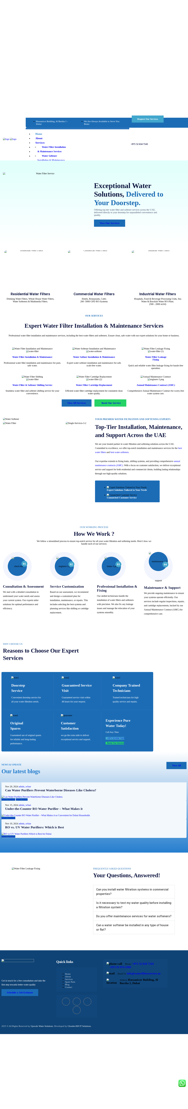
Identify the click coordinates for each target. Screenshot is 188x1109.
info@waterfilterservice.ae (144, 973)
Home (68, 974)
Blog (67, 984)
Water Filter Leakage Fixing (155, 358)
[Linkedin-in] (77, 1010)
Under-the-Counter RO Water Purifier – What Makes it (44, 809)
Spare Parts (70, 982)
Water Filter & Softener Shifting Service (32, 385)
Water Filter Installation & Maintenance (32, 357)
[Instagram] (77, 1002)
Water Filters (22, 799)
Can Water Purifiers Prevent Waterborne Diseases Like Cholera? (50, 790)
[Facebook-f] (66, 1002)
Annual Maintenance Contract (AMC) (156, 385)
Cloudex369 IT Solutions (79, 1026)
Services (69, 979)
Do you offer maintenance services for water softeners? (133, 916)
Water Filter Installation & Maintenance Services (51, 149)
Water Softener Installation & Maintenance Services (51, 160)
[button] (134, 891)
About (68, 976)
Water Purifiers (8, 799)
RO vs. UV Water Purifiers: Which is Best (34, 827)
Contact (68, 987)
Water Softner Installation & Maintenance (94, 357)
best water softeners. (119, 452)
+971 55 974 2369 (120, 967)
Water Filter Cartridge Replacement (94, 385)
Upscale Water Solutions (42, 1026)
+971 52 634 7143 (139, 144)
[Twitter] (87, 1002)
